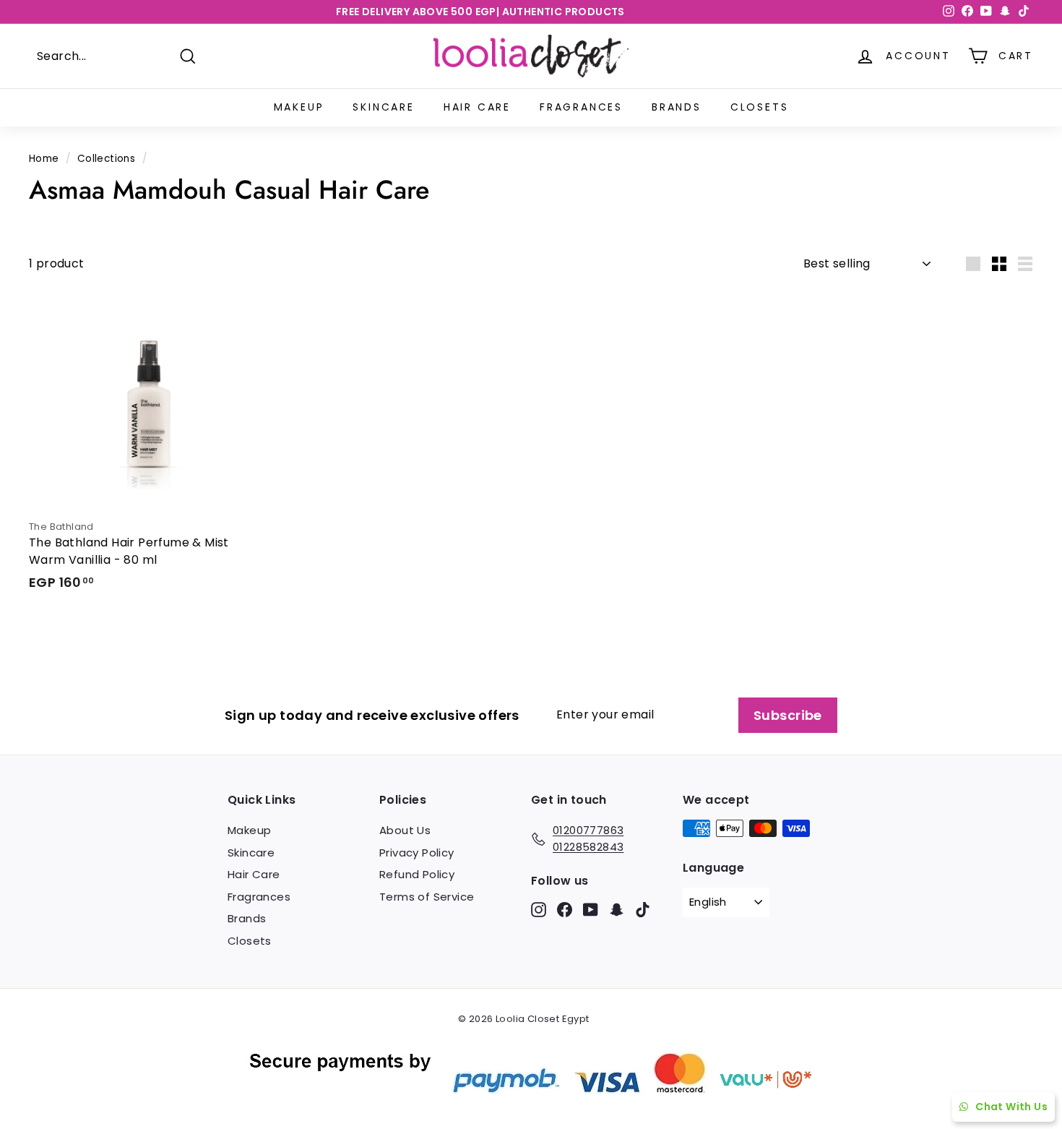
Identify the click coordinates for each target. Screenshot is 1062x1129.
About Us (405, 830)
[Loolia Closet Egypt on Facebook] (564, 909)
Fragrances (581, 107)
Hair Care (477, 107)
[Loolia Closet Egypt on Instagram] (538, 909)
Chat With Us (1011, 1106)
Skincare (383, 107)
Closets (759, 107)
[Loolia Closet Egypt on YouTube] (590, 909)
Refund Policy (416, 874)
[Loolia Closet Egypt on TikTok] (642, 909)
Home (44, 159)
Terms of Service (426, 896)
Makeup (299, 107)
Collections (106, 159)
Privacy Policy (416, 852)
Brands (676, 107)
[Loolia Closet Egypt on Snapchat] (616, 909)
